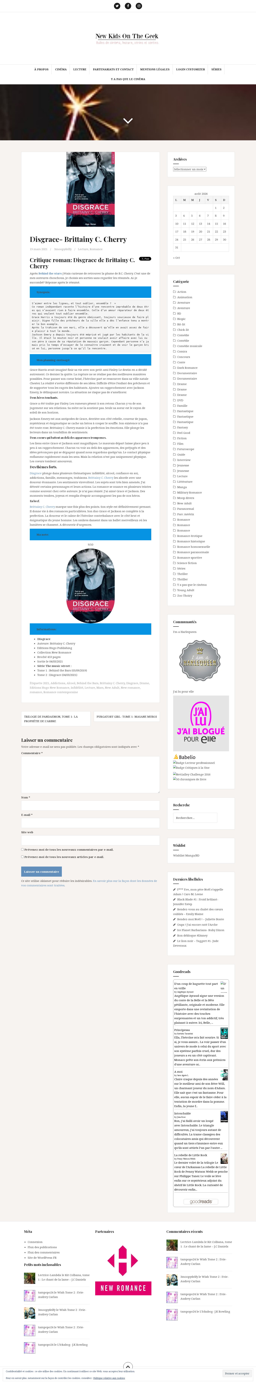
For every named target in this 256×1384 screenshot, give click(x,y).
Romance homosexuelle (193, 547)
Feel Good (183, 433)
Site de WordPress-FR (42, 1257)
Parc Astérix (185, 514)
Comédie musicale (189, 346)
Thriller (182, 574)
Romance (96, 249)
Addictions (58, 683)
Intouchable (182, 1113)
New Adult (112, 687)
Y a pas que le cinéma (128, 79)
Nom (25, 797)
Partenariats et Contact (113, 69)
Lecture (79, 69)
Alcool (71, 683)
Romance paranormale (193, 552)
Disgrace (36, 473)
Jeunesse (183, 465)
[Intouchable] (224, 1116)
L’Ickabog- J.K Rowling (72, 1344)
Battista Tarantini (185, 1033)
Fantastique (185, 411)
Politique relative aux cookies (109, 1378)
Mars (100, 687)
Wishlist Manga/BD (186, 855)
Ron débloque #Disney (192, 935)
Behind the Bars (87, 683)
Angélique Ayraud (185, 992)
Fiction (182, 438)
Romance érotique (189, 536)
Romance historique (191, 541)
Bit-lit (181, 324)
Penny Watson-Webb (186, 1158)
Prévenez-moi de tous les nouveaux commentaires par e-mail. (69, 849)
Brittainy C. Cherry (100, 477)
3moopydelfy (63, 249)
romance (36, 692)
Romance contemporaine (60, 692)
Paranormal (185, 509)
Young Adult (185, 590)
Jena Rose (181, 1117)
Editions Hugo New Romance (49, 687)
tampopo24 (45, 1292)
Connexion (35, 1242)
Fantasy (182, 427)
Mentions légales (155, 69)
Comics (182, 351)
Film (180, 443)
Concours (183, 357)
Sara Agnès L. (183, 1075)
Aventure (183, 302)
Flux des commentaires (44, 1252)
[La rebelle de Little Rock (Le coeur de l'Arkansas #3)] (224, 1158)
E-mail (27, 815)
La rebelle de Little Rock (190, 1155)
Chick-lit (183, 330)
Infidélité (77, 687)
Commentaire (32, 753)
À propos (41, 69)
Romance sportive (189, 557)
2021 (46, 683)
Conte (181, 362)
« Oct (176, 257)
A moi (178, 1071)
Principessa (182, 1030)
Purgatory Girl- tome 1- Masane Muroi (127, 716)
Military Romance (189, 492)
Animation (184, 297)
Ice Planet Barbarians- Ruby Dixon (200, 930)
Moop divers (185, 498)
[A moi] (224, 1074)
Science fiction (187, 563)
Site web (27, 832)
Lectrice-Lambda (49, 1275)
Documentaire (187, 373)
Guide (181, 454)
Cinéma (61, 69)
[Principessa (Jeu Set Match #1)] (224, 1033)
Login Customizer (190, 69)
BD (179, 313)
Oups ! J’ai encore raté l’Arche (197, 924)
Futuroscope (185, 449)
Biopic (181, 319)
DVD (180, 400)
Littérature (184, 481)
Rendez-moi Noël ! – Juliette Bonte (200, 919)
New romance (130, 687)
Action (181, 292)
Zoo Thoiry (184, 595)
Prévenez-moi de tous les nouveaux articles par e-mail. (64, 857)
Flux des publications (42, 1247)
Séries (216, 69)
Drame (144, 683)
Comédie (183, 335)
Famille (182, 405)
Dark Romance (187, 367)
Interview (184, 460)
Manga (182, 487)
